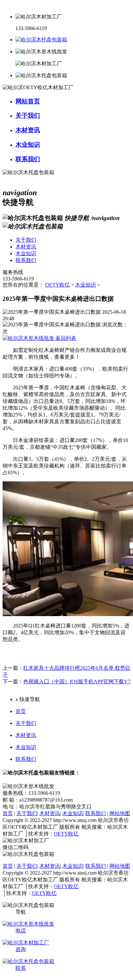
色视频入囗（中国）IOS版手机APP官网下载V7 (76, 681)
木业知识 (85, 285)
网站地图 (119, 813)
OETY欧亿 (57, 285)
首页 (20, 711)
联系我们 (25, 759)
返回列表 (65, 338)
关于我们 (25, 723)
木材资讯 (25, 735)
